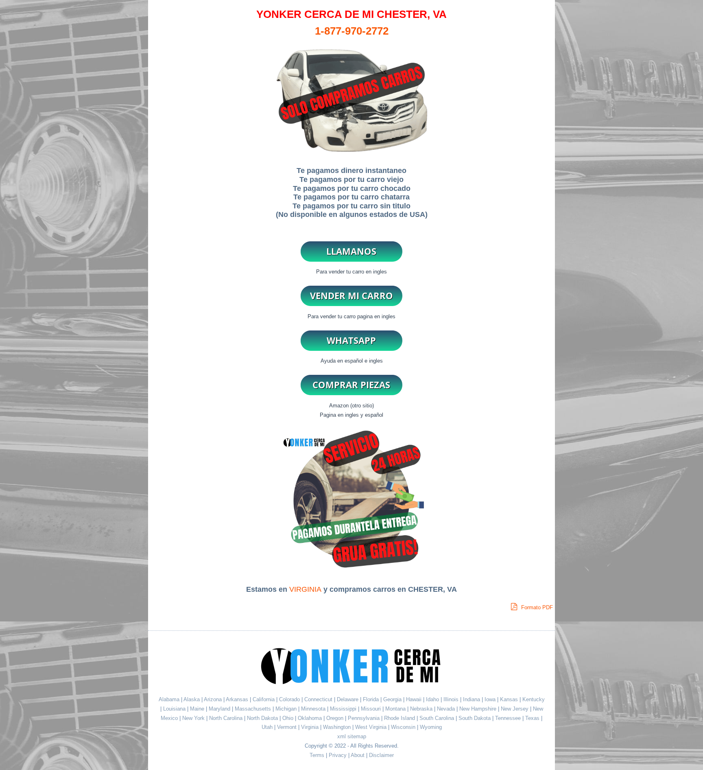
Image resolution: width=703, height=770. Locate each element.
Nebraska (422, 709)
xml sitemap (351, 736)
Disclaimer (381, 755)
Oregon (335, 718)
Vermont (287, 727)
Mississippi (344, 709)
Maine (198, 709)
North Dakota (263, 718)
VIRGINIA (305, 589)
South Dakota (475, 718)
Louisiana (175, 709)
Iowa (491, 699)
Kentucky (533, 699)
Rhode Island (400, 718)
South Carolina (437, 718)
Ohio (288, 718)
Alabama (169, 699)
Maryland (220, 709)
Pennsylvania (364, 718)
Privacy (338, 755)
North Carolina (226, 718)
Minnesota (314, 709)
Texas (533, 718)
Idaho (433, 699)
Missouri (371, 709)
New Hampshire (478, 709)
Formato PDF (536, 607)
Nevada (446, 709)
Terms (317, 755)
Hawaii (414, 699)
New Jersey (515, 709)
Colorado (290, 699)
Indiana (472, 699)
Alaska (191, 699)
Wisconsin (404, 727)
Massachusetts (254, 709)
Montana (396, 709)
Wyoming (431, 727)
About (358, 755)
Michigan (286, 709)
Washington (337, 727)
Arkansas (237, 699)
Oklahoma (310, 718)
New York (194, 718)
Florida (371, 699)
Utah (268, 727)
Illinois (451, 699)
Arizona (213, 699)
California (264, 699)
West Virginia (371, 727)
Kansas (510, 699)
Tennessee (508, 718)
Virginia (310, 727)
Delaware (348, 699)
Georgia (393, 699)
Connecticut (319, 699)
